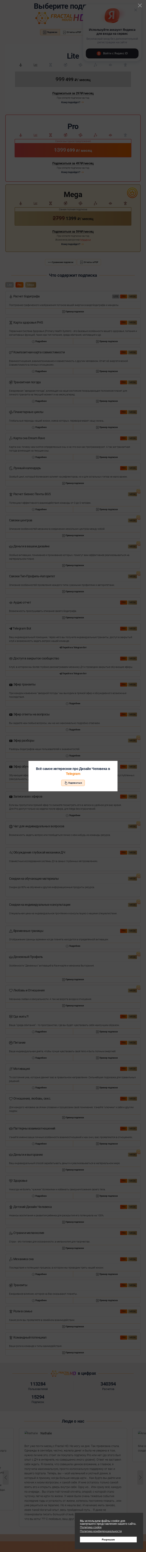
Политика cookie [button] (91, 1527)
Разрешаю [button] (108, 1539)
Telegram (73, 774)
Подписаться (75, 783)
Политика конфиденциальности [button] (101, 1531)
